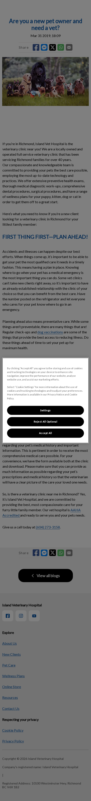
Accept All (45, 433)
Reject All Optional (45, 421)
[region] (45, 400)
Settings (45, 410)
